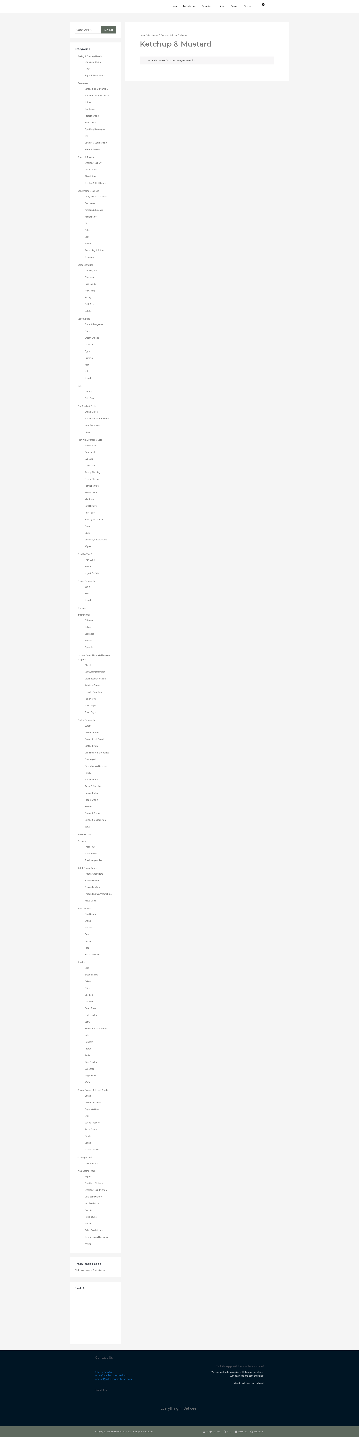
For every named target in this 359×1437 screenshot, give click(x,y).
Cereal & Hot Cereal (94, 739)
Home (175, 6)
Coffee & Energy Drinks (96, 89)
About (222, 6)
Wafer (88, 1082)
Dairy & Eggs (84, 318)
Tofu (87, 371)
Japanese (89, 634)
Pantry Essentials (86, 720)
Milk (87, 364)
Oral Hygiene (91, 506)
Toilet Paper (91, 705)
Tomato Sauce (92, 1149)
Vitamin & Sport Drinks (96, 142)
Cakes (88, 981)
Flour (87, 68)
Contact (234, 6)
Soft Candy (90, 304)
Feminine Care (92, 486)
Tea (86, 136)
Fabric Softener (92, 685)
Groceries (206, 6)
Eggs (87, 351)
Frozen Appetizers (94, 873)
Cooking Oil (90, 759)
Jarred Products (93, 1122)
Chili (87, 1116)
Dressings (90, 203)
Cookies (89, 995)
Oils (87, 223)
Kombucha (90, 109)
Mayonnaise (91, 216)
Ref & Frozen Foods (87, 868)
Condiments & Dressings (97, 752)
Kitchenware (91, 492)
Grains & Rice (91, 412)
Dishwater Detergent (95, 672)
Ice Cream (90, 290)
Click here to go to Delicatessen (90, 1270)
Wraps (88, 1243)
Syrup (87, 826)
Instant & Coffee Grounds (97, 95)
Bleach (88, 665)
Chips (87, 988)
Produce (82, 841)
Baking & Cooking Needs (90, 56)
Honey (88, 773)
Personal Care (84, 834)
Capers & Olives (93, 1109)
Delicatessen (189, 6)
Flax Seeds (90, 914)
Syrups (88, 311)
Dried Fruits (90, 1008)
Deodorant (90, 452)
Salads (88, 566)
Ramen (88, 1223)
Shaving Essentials (94, 519)
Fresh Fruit (90, 847)
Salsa (87, 230)
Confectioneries (85, 265)
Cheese (88, 331)
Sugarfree (89, 1069)
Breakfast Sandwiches (96, 1190)
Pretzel (88, 1048)
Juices (88, 102)
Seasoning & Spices (94, 250)
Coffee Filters (91, 746)
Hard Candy (90, 284)
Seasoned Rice (92, 954)
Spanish (89, 647)
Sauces (88, 806)
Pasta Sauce (91, 1129)
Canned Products (93, 1102)
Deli (79, 386)
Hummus (89, 358)
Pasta (87, 432)
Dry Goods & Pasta (87, 406)
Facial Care (90, 465)
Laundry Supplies (93, 692)
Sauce (88, 243)
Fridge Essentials (86, 581)
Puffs (87, 1055)
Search (108, 29)
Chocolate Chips (93, 62)
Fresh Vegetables (93, 860)
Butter (88, 725)
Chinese (89, 620)
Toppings (89, 257)
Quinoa (88, 941)
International (84, 614)
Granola (88, 927)
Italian (88, 627)
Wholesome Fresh (86, 1171)
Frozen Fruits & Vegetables (98, 894)
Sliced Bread (91, 176)
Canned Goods (92, 732)
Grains (88, 921)
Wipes (88, 546)
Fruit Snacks (91, 1015)
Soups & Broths (92, 813)
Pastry (88, 297)
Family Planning (92, 472)
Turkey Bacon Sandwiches (97, 1237)
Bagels (88, 1176)
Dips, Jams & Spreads (96, 196)
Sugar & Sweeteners (95, 75)
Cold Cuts (89, 398)
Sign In (247, 6)
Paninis (88, 1210)
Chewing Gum (91, 270)
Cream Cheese (92, 338)
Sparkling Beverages (95, 129)
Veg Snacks (90, 1075)
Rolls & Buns (91, 169)
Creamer (89, 344)
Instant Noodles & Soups (97, 418)
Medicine (89, 499)
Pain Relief (90, 512)
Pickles (88, 1136)
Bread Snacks (91, 974)
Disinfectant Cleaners (95, 678)
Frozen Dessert (92, 880)
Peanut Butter (91, 793)
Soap (87, 526)
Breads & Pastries (86, 157)
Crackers (89, 1001)
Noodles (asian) (92, 425)
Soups (88, 1143)
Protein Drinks (92, 116)
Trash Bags (90, 712)
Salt (86, 237)
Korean (88, 640)
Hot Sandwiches (93, 1203)
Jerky (87, 1021)
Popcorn (89, 1042)
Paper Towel (91, 699)
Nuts (87, 1035)
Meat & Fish (90, 900)
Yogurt (88, 378)
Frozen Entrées (92, 887)
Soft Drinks (90, 122)
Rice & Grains (91, 799)
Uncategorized (85, 1157)
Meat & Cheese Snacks (96, 1028)
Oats (87, 934)
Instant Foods (91, 779)
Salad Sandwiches (94, 1230)
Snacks (81, 962)
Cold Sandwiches (93, 1196)
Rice (87, 947)
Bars (87, 968)
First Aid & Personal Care (90, 440)
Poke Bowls (91, 1217)
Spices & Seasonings (95, 820)
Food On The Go (85, 554)
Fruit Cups (90, 560)
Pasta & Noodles (93, 786)
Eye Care (89, 459)
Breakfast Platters (94, 1183)
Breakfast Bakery (93, 163)
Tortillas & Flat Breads (95, 183)
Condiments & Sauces (88, 191)
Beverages (83, 83)
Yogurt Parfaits (92, 573)
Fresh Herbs (91, 853)
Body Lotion (90, 445)
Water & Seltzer (92, 149)
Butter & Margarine (94, 324)
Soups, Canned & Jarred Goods (93, 1090)
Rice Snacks (91, 1062)
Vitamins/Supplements (96, 539)
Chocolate (90, 277)
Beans (88, 1095)
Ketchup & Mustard (94, 210)
